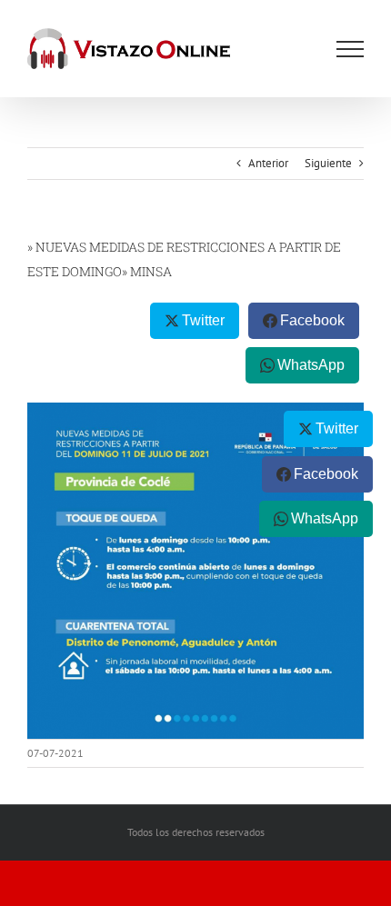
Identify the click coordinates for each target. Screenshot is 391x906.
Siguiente (328, 163)
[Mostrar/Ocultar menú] (350, 49)
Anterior (268, 163)
